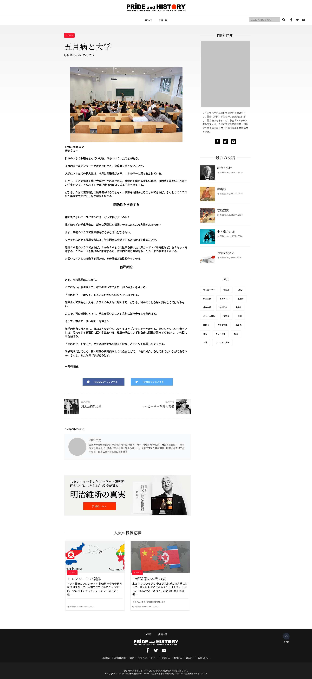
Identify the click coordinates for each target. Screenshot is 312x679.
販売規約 (166, 658)
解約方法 (190, 658)
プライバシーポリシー (148, 658)
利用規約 (178, 658)
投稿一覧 (163, 20)
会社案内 (106, 658)
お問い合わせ (204, 658)
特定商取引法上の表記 (124, 658)
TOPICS (69, 35)
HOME (148, 20)
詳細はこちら (99, 506)
